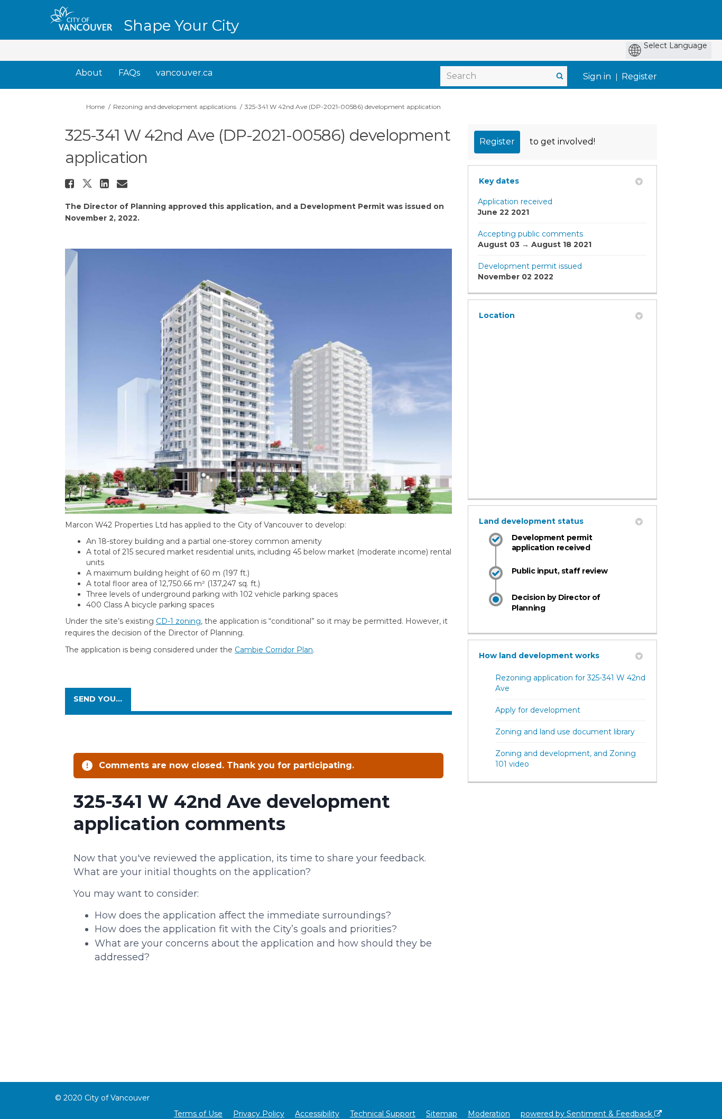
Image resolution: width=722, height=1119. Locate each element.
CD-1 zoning (178, 621)
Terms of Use (198, 1113)
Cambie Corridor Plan (274, 649)
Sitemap (441, 1113)
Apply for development (537, 710)
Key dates (499, 181)
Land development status (531, 521)
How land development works (539, 655)
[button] (71, 183)
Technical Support (382, 1113)
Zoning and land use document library (565, 731)
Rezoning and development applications (174, 107)
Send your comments (102, 699)
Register (639, 76)
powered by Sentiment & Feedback (587, 1113)
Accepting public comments (530, 234)
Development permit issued (530, 266)
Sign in (597, 76)
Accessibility (317, 1113)
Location (497, 315)
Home (95, 107)
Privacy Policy (258, 1113)
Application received (515, 201)
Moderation (489, 1113)
